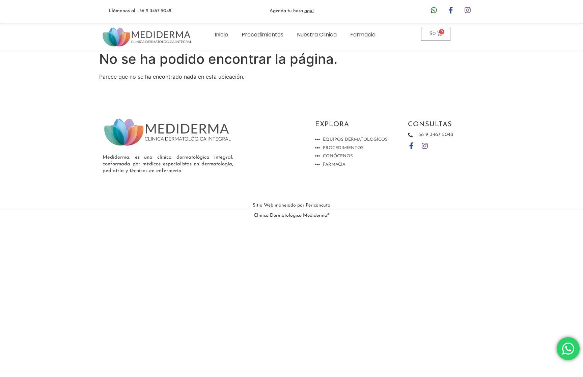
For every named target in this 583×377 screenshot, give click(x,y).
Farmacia (363, 34)
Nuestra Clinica (317, 34)
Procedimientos (262, 34)
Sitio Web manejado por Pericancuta (291, 205)
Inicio (221, 34)
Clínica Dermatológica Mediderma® (292, 215)
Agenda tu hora (292, 11)
